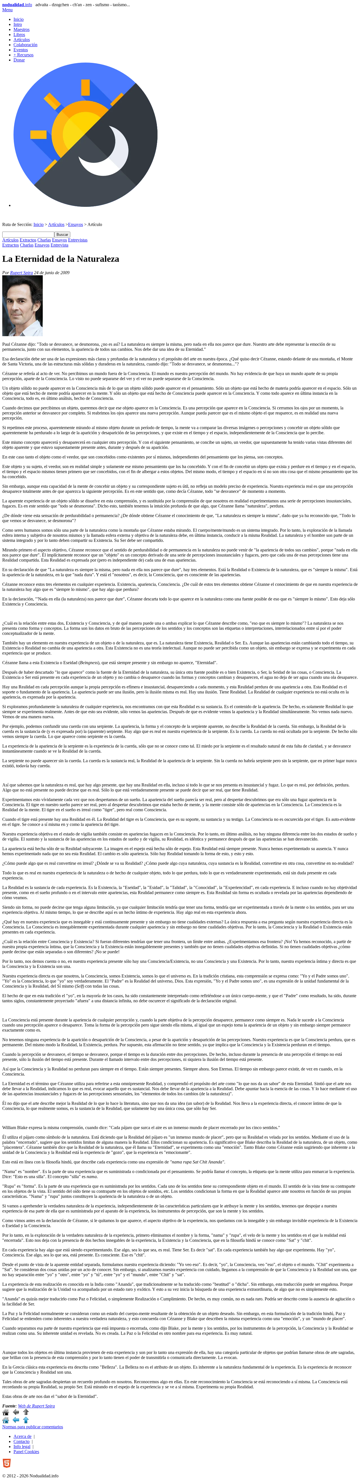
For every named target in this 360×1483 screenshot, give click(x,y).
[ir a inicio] (5, 1413)
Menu (7, 9)
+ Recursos (23, 54)
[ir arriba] (25, 1413)
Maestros (22, 29)
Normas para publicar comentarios (32, 1426)
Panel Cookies (26, 1451)
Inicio (19, 19)
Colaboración (25, 44)
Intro (18, 24)
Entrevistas (77, 240)
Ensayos (75, 224)
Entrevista (59, 245)
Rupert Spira (21, 272)
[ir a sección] (15, 1413)
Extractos (28, 240)
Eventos (21, 49)
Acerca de (23, 1436)
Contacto (22, 1441)
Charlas (44, 240)
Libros (19, 34)
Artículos (22, 39)
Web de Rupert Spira (36, 1406)
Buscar (62, 234)
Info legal (22, 1446)
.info (17, 4)
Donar (19, 59)
